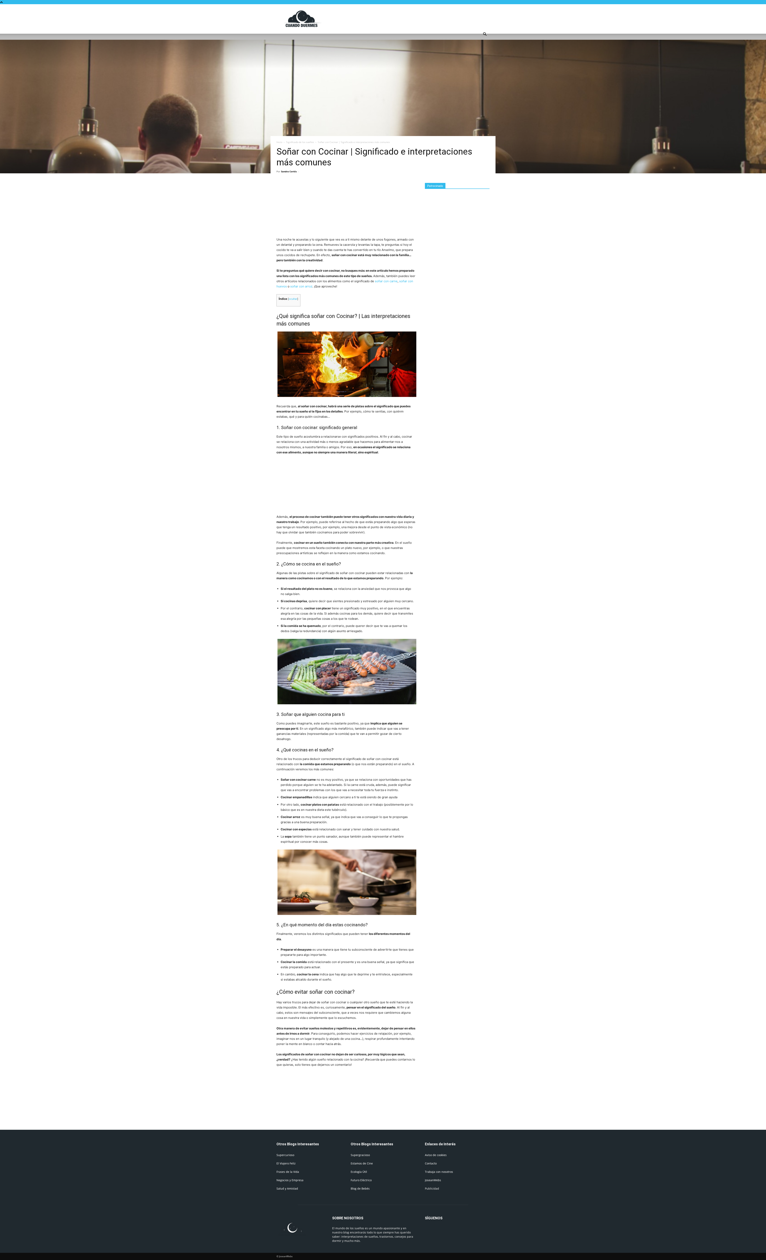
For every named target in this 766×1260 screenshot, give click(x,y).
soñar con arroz (301, 286)
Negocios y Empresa (289, 1180)
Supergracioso (360, 1155)
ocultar (293, 298)
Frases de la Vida (287, 1172)
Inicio (279, 142)
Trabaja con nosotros (439, 1172)
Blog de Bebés (360, 1188)
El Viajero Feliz (286, 1163)
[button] (485, 35)
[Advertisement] (417, 19)
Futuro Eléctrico (361, 1180)
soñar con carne (386, 281)
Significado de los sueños (300, 142)
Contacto (431, 1163)
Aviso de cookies (436, 1155)
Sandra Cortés (289, 171)
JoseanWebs (433, 1180)
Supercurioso (285, 1155)
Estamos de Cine (362, 1163)
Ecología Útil (359, 1172)
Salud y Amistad (287, 1188)
